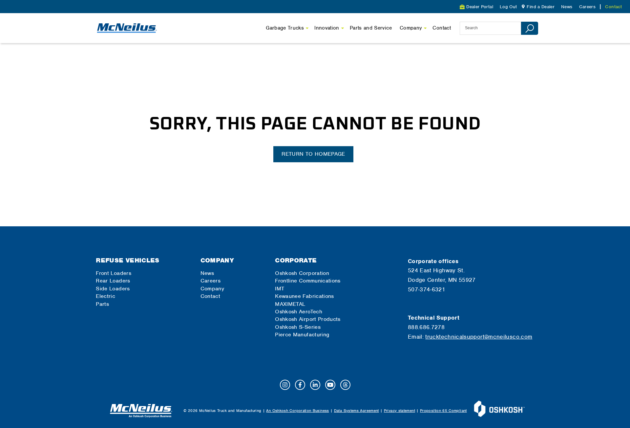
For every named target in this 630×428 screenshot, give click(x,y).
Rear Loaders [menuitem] (113, 280)
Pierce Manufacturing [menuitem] (302, 334)
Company (411, 28)
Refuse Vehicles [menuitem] (127, 260)
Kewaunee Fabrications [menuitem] (304, 296)
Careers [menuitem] (587, 7)
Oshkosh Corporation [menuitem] (302, 273)
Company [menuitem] (217, 260)
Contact (441, 28)
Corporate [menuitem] (296, 260)
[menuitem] (537, 7)
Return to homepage (313, 153)
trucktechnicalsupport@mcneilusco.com (478, 336)
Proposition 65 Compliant (443, 410)
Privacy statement (399, 410)
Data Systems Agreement (356, 410)
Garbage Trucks (285, 28)
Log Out (508, 7)
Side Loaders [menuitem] (113, 288)
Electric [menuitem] (105, 296)
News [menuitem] (566, 7)
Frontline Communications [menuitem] (308, 280)
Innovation (326, 28)
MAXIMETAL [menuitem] (290, 304)
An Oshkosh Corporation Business (297, 410)
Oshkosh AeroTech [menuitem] (298, 311)
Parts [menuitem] (102, 304)
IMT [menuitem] (279, 288)
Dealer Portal (479, 7)
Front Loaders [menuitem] (113, 273)
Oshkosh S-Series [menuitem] (298, 327)
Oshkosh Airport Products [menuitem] (308, 319)
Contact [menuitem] (613, 7)
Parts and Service (371, 28)
